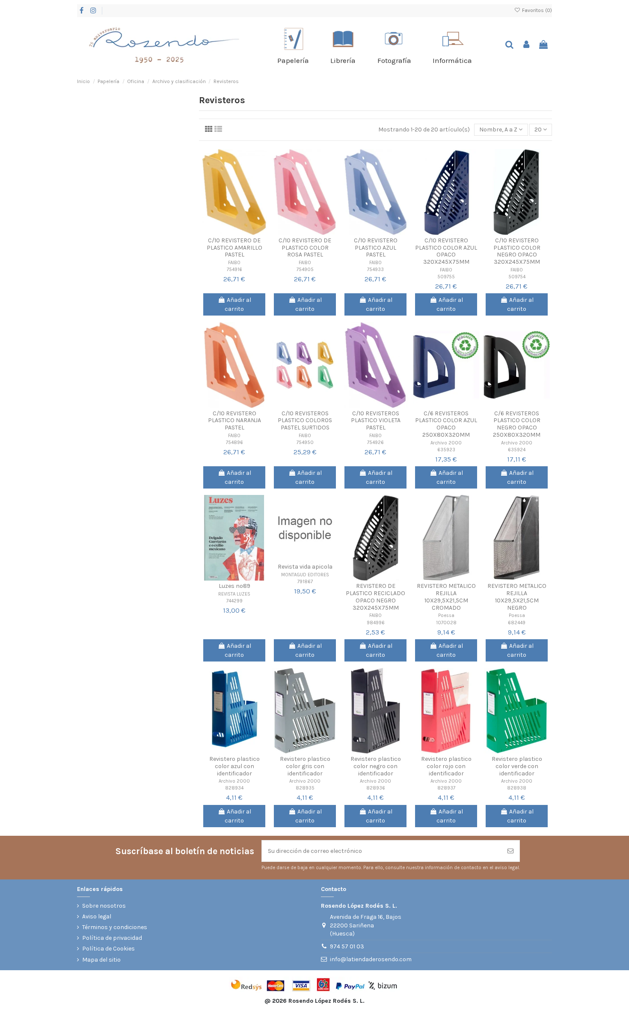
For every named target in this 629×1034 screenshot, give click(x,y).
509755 (446, 277)
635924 (516, 450)
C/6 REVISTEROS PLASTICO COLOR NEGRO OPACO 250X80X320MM (516, 424)
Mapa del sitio (101, 959)
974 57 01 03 (347, 946)
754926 (375, 442)
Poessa (446, 615)
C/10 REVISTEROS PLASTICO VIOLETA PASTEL (376, 421)
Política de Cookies (108, 948)
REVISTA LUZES (234, 594)
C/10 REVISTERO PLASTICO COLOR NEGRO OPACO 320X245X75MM (516, 251)
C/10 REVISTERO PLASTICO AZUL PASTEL (376, 248)
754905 (305, 269)
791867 (305, 581)
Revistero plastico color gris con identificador (305, 766)
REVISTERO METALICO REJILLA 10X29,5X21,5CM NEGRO (516, 596)
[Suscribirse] (510, 850)
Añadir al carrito (238, 304)
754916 (234, 269)
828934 (234, 788)
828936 (375, 788)
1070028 (446, 623)
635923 (446, 450)
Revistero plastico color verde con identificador (517, 766)
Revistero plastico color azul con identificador (234, 766)
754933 (375, 269)
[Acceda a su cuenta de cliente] (526, 45)
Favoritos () (536, 10)
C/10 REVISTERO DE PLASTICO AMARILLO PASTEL (234, 248)
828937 (446, 788)
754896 (234, 442)
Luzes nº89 (234, 586)
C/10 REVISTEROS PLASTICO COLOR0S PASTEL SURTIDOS (305, 421)
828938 (516, 788)
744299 (234, 601)
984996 (376, 623)
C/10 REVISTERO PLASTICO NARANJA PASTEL (234, 421)
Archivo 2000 (446, 443)
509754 (516, 277)
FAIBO (234, 262)
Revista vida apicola (305, 566)
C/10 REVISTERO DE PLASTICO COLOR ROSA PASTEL (305, 248)
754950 (305, 442)
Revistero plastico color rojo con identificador (446, 766)
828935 (305, 788)
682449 (516, 623)
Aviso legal (96, 916)
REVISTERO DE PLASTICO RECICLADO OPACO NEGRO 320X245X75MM (375, 596)
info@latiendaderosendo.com (371, 959)
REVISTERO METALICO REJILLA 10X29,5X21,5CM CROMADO (446, 596)
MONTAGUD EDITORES (305, 575)
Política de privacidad (112, 938)
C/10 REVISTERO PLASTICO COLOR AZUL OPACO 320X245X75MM (446, 251)
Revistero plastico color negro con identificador (375, 766)
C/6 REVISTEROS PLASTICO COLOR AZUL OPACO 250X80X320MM (446, 424)
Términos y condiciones (114, 927)
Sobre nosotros (104, 905)
